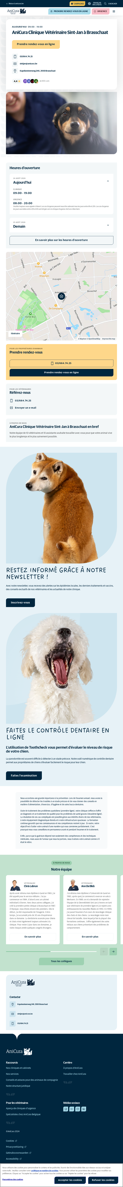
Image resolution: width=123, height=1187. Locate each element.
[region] (61, 1175)
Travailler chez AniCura (74, 1074)
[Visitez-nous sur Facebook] (65, 1109)
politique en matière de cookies (44, 1171)
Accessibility (12, 1159)
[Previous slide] (104, 951)
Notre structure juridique (18, 1086)
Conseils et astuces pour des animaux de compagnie (32, 1080)
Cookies (10, 1141)
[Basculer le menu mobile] (114, 11)
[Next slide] (113, 951)
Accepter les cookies (70, 1180)
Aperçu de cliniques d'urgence (21, 1108)
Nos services (12, 1074)
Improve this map (108, 339)
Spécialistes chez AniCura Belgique (23, 1114)
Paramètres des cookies (12, 1180)
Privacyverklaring (14, 1147)
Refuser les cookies (103, 1180)
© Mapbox (82, 339)
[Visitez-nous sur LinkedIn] (83, 1109)
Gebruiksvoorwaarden (17, 1153)
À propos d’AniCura (72, 1068)
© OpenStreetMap (93, 339)
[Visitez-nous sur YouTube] (71, 1109)
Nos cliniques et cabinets (18, 1068)
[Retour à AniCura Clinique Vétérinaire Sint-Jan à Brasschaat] (16, 11)
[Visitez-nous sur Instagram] (77, 1109)
